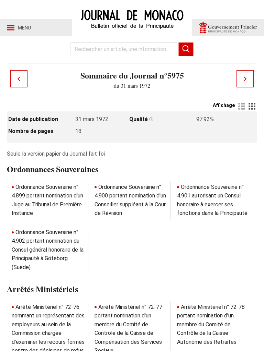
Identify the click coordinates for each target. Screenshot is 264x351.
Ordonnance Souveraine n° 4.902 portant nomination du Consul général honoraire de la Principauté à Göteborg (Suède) (48, 249)
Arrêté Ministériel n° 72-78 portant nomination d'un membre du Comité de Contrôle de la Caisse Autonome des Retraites (211, 324)
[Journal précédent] (19, 78)
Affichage (224, 105)
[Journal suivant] (245, 78)
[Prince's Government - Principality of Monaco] (228, 27)
